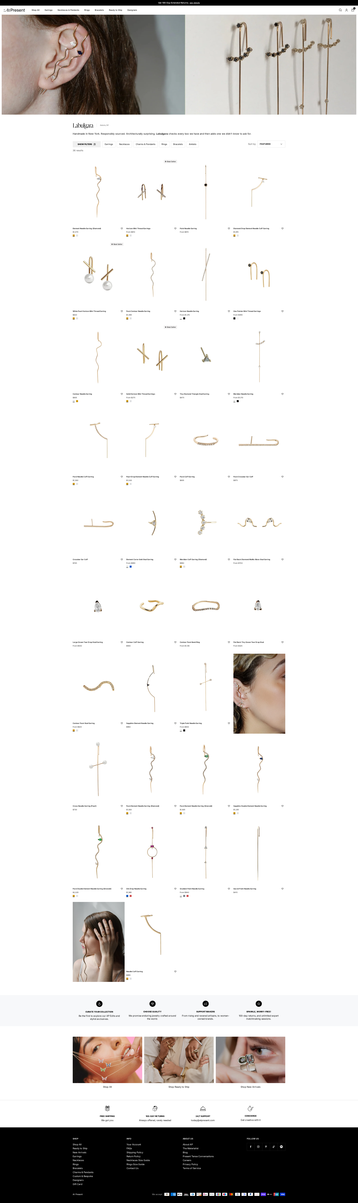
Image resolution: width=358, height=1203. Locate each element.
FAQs (129, 1148)
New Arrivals (79, 1152)
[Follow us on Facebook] (251, 1147)
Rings (87, 10)
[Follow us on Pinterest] (266, 1147)
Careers (187, 1160)
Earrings (49, 10)
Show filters (85, 144)
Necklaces (124, 144)
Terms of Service (192, 1168)
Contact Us (132, 1168)
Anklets (192, 144)
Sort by (252, 144)
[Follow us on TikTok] (274, 1147)
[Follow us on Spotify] (281, 1147)
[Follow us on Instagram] (258, 1147)
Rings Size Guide (135, 1164)
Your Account (134, 1144)
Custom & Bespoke (83, 1176)
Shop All (36, 10)
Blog (185, 1152)
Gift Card (77, 1184)
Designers (132, 10)
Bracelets (99, 10)
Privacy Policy (190, 1164)
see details (195, 3)
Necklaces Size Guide (138, 1160)
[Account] (346, 10)
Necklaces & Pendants (68, 10)
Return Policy (134, 1156)
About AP (188, 1144)
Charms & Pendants (145, 144)
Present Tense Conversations (198, 1156)
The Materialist (190, 1148)
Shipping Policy (135, 1152)
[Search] (340, 10)
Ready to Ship (115, 10)
